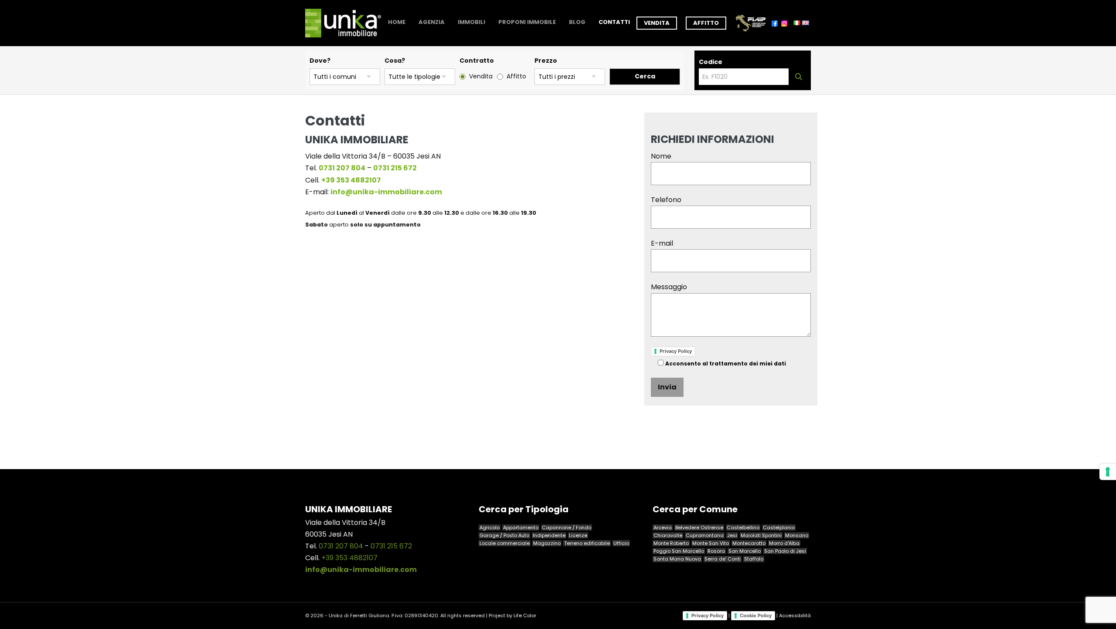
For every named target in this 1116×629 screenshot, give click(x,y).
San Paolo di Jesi (785, 551)
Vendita (657, 23)
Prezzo (545, 60)
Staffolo (753, 559)
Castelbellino (743, 527)
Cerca (645, 76)
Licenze (578, 535)
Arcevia (662, 527)
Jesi (732, 535)
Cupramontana (705, 535)
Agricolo (490, 527)
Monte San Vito (710, 543)
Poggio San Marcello (678, 551)
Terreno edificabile (587, 543)
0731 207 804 (341, 546)
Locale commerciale (505, 543)
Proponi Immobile (527, 22)
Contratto (476, 60)
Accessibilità (795, 615)
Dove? (320, 60)
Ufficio (621, 543)
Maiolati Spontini (761, 535)
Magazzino (547, 543)
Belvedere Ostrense (699, 527)
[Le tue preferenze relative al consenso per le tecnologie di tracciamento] (1107, 471)
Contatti (614, 22)
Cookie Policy (756, 615)
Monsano (796, 535)
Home (396, 22)
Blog (577, 22)
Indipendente (549, 535)
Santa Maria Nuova (677, 559)
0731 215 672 (391, 546)
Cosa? (394, 60)
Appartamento (520, 527)
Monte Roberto (671, 543)
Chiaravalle (667, 535)
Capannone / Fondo (566, 527)
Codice (710, 61)
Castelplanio (779, 527)
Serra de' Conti (722, 559)
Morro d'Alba (784, 543)
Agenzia (431, 22)
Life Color (525, 615)
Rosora (716, 551)
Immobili (471, 22)
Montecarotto (749, 543)
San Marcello (744, 551)
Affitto (706, 23)
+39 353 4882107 (349, 558)
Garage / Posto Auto (504, 535)
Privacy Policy (676, 351)
